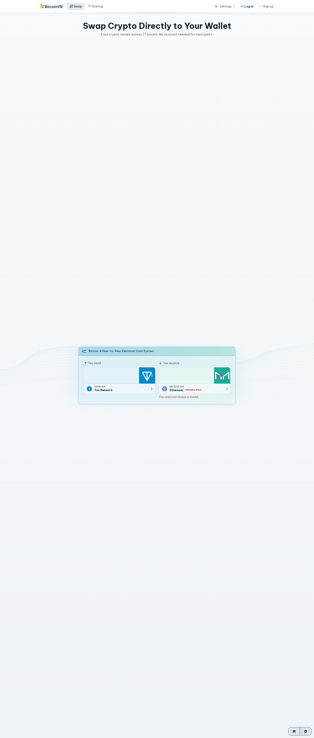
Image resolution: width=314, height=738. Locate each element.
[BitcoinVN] (50, 6)
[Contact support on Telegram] (305, 731)
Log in (248, 6)
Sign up (268, 6)
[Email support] (294, 731)
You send (94, 363)
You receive (170, 363)
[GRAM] (147, 375)
